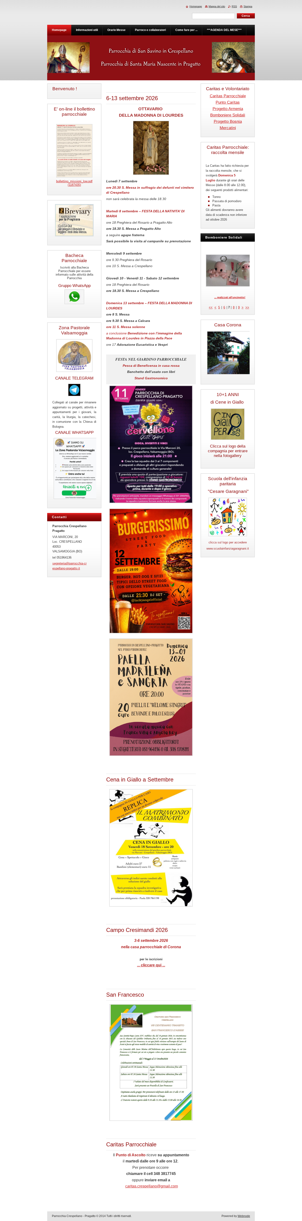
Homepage (195, 6)
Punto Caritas (228, 102)
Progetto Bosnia (228, 121)
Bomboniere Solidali (227, 115)
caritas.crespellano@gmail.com (151, 1186)
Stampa (247, 6)
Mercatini (228, 128)
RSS (234, 6)
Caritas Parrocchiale (228, 96)
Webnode (244, 1216)
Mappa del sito (217, 6)
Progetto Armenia (228, 109)
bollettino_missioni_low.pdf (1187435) (74, 183)
